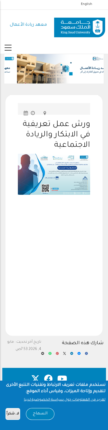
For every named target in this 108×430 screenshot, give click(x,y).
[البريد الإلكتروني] (42, 355)
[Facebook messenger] (78, 355)
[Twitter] (64, 355)
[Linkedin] (71, 355)
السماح (40, 414)
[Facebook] (86, 355)
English (86, 4)
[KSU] (79, 25)
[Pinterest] (57, 355)
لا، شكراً (13, 414)
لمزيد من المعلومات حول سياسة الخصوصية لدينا (64, 400)
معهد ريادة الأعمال (28, 25)
